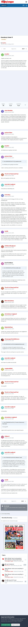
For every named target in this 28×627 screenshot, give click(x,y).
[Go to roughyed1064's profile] (2, 369)
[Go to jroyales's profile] (2, 54)
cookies (10, 618)
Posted (9, 55)
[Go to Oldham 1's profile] (2, 437)
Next (23, 48)
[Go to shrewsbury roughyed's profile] (2, 314)
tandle (16, 267)
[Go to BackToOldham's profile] (2, 263)
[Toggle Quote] (3, 161)
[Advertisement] (14, 22)
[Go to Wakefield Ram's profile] (2, 328)
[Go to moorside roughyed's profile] (2, 185)
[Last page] (26, 49)
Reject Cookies (15, 624)
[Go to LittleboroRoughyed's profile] (2, 246)
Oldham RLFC (11, 44)
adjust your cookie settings (17, 619)
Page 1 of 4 (13, 48)
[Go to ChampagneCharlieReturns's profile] (2, 340)
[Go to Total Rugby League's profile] (3, 559)
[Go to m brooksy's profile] (2, 195)
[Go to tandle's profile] (2, 232)
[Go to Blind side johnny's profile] (2, 301)
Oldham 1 (17, 457)
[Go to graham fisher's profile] (2, 133)
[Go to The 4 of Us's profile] (3, 565)
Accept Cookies (6, 624)
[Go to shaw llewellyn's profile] (2, 111)
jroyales (17, 161)
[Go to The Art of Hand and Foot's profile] (2, 174)
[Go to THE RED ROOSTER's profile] (3, 581)
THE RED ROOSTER (9, 581)
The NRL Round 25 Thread (10, 580)
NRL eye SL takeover (9, 564)
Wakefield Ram (18, 344)
